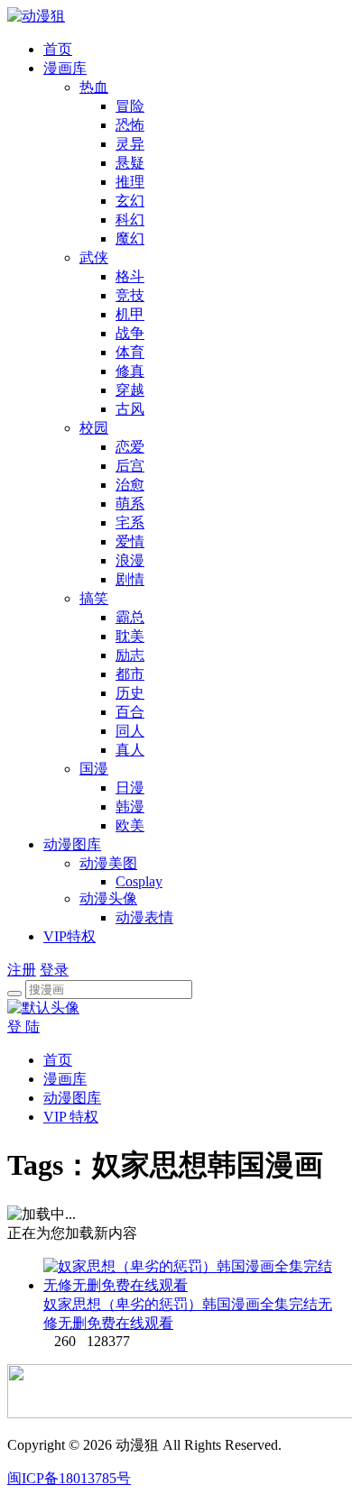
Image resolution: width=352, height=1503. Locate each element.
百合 (130, 711)
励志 (130, 655)
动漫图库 (72, 844)
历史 (130, 693)
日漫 (130, 787)
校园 (93, 427)
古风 (130, 409)
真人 (130, 749)
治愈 (130, 484)
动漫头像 (108, 898)
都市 (130, 674)
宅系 (130, 522)
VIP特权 (69, 936)
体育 (130, 352)
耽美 (130, 636)
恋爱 (130, 446)
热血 (93, 87)
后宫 (130, 465)
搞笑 (93, 598)
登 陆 (23, 1026)
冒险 (130, 106)
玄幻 (130, 200)
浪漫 (130, 560)
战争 (130, 333)
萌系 (130, 503)
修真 (130, 371)
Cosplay (139, 881)
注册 (21, 969)
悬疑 (130, 162)
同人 (130, 730)
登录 (54, 969)
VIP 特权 (70, 1116)
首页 (57, 49)
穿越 (130, 390)
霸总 (130, 617)
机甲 (130, 314)
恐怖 (130, 125)
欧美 (130, 825)
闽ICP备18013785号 (69, 1478)
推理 (130, 181)
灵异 (130, 143)
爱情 (130, 541)
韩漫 (130, 806)
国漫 (93, 768)
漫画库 (65, 68)
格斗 (130, 276)
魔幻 (130, 238)
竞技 (130, 295)
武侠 (93, 257)
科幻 (130, 219)
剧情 (130, 579)
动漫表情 (144, 917)
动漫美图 (108, 863)
